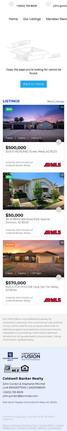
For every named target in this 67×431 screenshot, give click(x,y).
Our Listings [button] (32, 19)
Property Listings (26, 428)
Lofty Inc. (21, 416)
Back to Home (33, 84)
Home (13, 19)
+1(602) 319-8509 (13, 392)
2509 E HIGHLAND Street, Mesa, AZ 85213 (31, 151)
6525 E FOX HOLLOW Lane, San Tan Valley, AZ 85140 (32, 288)
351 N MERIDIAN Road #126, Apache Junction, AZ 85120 (28, 221)
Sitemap (42, 428)
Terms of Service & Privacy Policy (20, 425)
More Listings (55, 101)
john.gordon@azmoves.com (20, 396)
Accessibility (54, 428)
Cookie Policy (47, 425)
